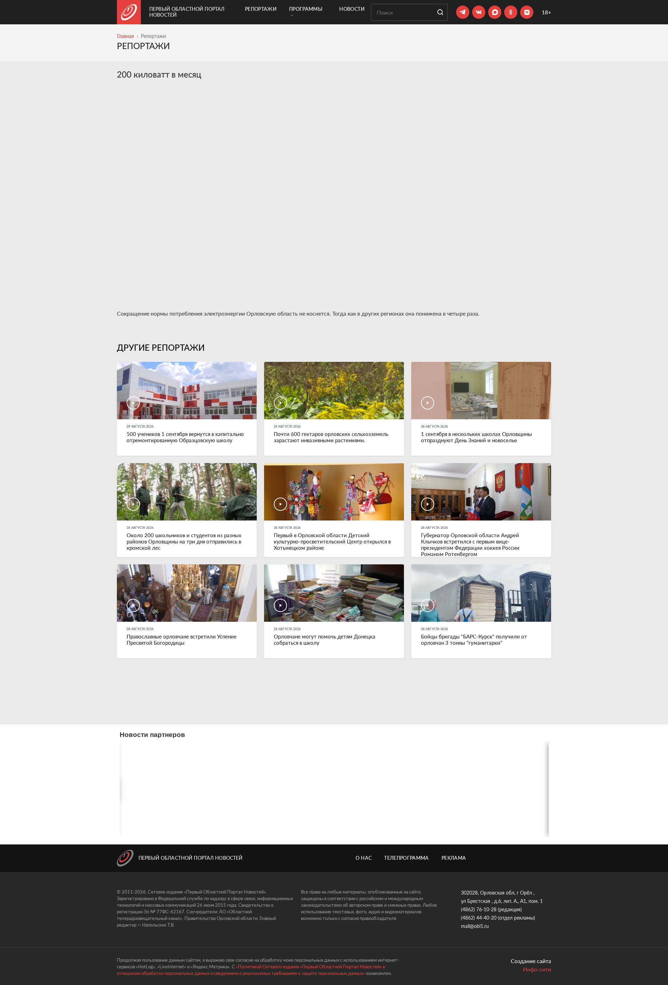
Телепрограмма (406, 858)
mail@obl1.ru (475, 926)
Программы (306, 9)
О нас (364, 858)
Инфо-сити (537, 969)
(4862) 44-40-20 (478, 918)
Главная (125, 36)
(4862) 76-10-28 (478, 909)
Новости (351, 9)
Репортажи (261, 9)
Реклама (454, 858)
